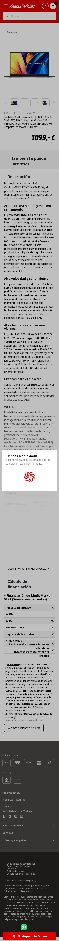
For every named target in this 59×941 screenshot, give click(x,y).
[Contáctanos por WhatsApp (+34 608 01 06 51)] (56, 929)
